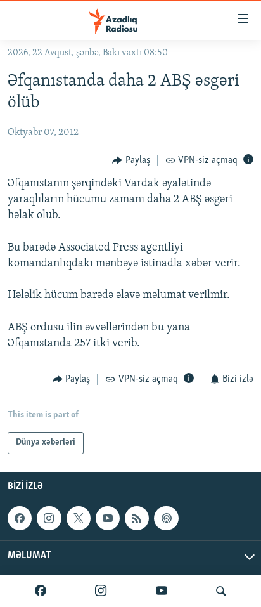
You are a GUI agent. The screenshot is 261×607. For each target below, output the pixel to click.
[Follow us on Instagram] (49, 518)
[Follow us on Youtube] (108, 518)
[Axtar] (221, 591)
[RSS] (137, 518)
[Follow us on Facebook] (20, 518)
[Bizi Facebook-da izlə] (40, 591)
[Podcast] (166, 518)
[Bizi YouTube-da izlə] (161, 591)
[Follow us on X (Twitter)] (79, 518)
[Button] (131, 160)
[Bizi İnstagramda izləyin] (100, 591)
